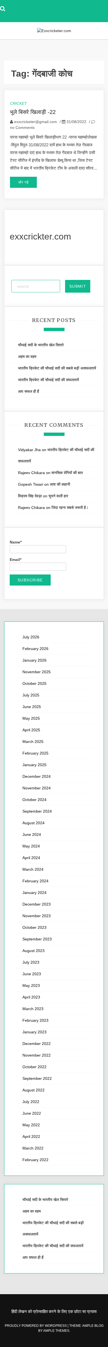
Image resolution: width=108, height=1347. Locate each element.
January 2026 (34, 660)
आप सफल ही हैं (28, 391)
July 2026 (30, 637)
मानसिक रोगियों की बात (67, 472)
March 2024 (32, 869)
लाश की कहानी (60, 484)
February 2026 (35, 648)
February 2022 (35, 1160)
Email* (15, 559)
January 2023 (34, 1032)
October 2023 (34, 927)
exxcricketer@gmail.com (35, 121)
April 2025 (31, 730)
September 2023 (37, 939)
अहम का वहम (27, 356)
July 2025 (30, 695)
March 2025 (32, 741)
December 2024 (36, 776)
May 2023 (31, 985)
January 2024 (34, 892)
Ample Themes (56, 1331)
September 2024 (37, 811)
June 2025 (31, 706)
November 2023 (36, 916)
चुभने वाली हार (58, 496)
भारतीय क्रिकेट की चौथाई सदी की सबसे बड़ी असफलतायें (57, 368)
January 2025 (34, 765)
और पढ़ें (23, 182)
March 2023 (32, 1009)
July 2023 (30, 962)
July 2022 (30, 1101)
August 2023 (33, 950)
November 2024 (36, 788)
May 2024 (31, 846)
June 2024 (31, 834)
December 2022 (36, 1043)
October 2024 (34, 799)
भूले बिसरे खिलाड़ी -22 (33, 112)
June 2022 (31, 1113)
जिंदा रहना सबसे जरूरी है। (70, 507)
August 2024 (33, 823)
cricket (18, 103)
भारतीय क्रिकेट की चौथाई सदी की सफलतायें (48, 380)
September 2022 (37, 1078)
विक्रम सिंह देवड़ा (30, 496)
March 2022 (32, 1148)
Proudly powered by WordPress (36, 1326)
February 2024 (35, 881)
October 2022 (34, 1067)
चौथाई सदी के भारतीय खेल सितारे (41, 345)
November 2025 (36, 672)
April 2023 (31, 997)
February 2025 (35, 753)
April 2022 (31, 1136)
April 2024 (31, 857)
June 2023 (31, 974)
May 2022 (31, 1125)
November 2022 (36, 1055)
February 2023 (35, 1020)
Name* (16, 542)
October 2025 (34, 683)
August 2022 (33, 1090)
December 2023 (36, 904)
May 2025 (31, 718)
